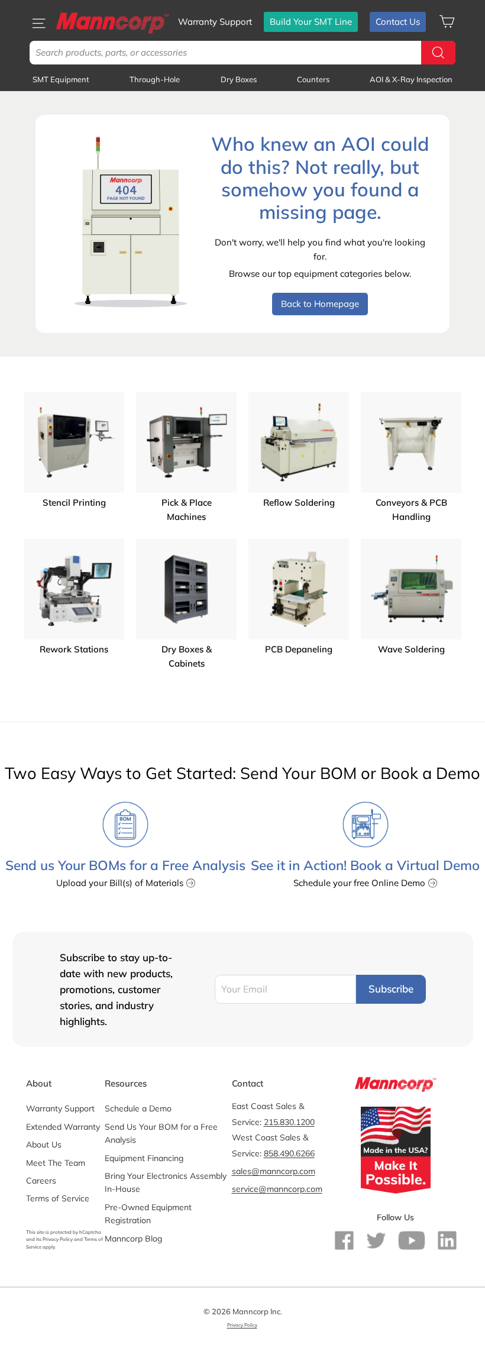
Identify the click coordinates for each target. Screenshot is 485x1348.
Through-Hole (155, 79)
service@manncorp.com (277, 1189)
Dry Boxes (239, 79)
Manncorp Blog (133, 1238)
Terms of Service (57, 1198)
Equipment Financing (144, 1158)
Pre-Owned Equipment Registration (148, 1214)
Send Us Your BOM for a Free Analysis (161, 1133)
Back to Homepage (320, 303)
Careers (41, 1180)
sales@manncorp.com (273, 1171)
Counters (313, 79)
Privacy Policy (58, 1239)
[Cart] (447, 21)
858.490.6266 (289, 1153)
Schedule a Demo (138, 1108)
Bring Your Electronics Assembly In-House (166, 1182)
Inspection (411, 79)
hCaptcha (90, 1232)
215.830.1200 (289, 1122)
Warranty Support (215, 21)
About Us (44, 1144)
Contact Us (398, 21)
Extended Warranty (63, 1126)
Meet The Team (55, 1163)
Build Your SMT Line (311, 21)
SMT (61, 79)
